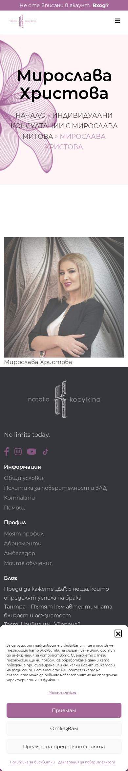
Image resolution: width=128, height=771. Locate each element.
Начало (30, 115)
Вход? (100, 5)
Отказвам (64, 728)
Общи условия (24, 478)
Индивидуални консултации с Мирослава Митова (64, 126)
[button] (118, 633)
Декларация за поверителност (86, 762)
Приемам (64, 710)
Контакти (19, 498)
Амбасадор (19, 553)
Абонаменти (23, 543)
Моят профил (24, 534)
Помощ (14, 508)
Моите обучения (28, 563)
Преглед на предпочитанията (64, 746)
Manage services (62, 692)
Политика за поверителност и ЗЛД (55, 488)
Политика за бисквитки (32, 762)
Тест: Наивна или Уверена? (43, 624)
